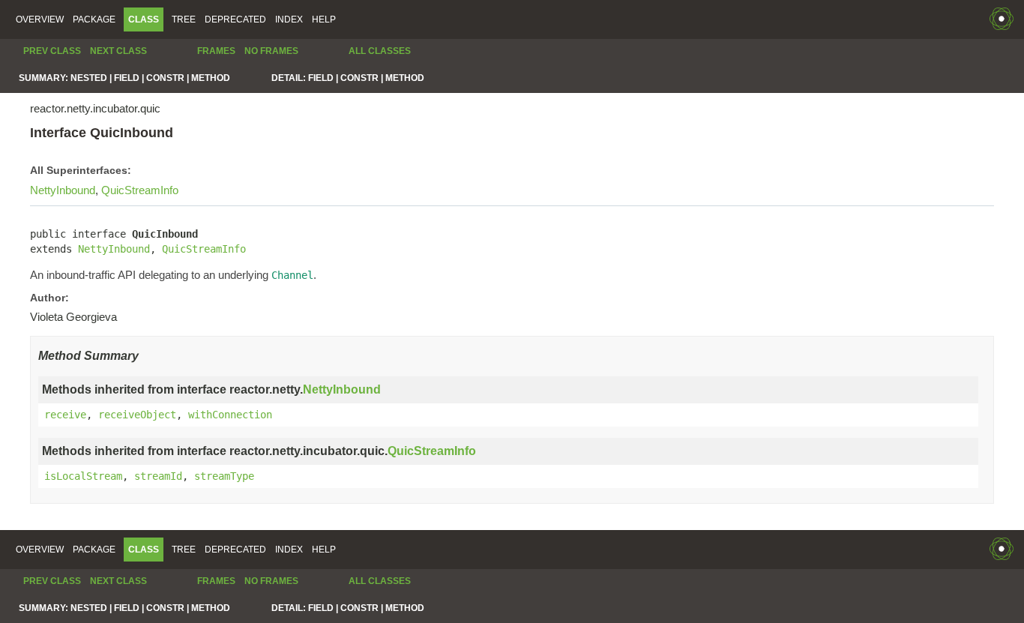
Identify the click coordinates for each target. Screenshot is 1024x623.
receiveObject (137, 415)
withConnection (230, 415)
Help (324, 19)
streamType (224, 476)
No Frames (271, 51)
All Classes (380, 51)
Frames (216, 51)
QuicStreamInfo (139, 190)
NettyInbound (62, 190)
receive (65, 415)
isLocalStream (83, 476)
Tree (184, 19)
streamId (158, 476)
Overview (40, 19)
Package (94, 19)
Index (289, 19)
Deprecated (235, 19)
